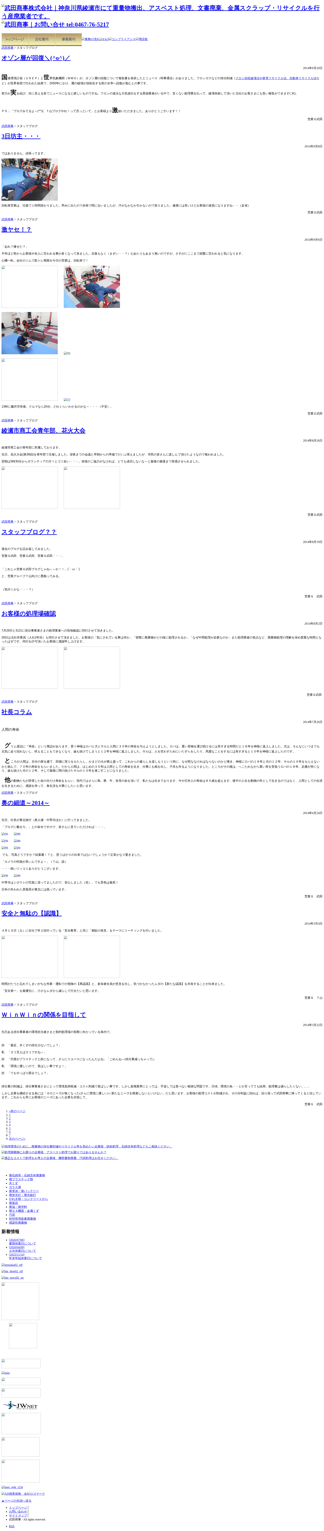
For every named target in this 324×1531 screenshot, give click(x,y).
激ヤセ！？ (17, 229)
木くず (13, 1183)
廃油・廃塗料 (18, 1206)
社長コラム (17, 712)
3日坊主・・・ (21, 136)
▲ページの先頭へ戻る (17, 1500)
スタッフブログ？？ (29, 531)
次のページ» (17, 1138)
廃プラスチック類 (21, 1179)
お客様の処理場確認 (29, 613)
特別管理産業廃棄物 (22, 1218)
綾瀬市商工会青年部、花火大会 (44, 430)
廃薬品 (13, 1203)
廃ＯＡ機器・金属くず (24, 1210)
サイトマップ (18, 1515)
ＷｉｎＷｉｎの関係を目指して (44, 1014)
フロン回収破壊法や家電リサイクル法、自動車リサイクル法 (276, 78)
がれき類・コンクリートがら (28, 1199)
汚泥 (12, 1214)
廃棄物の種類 (15, 1167)
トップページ (18, 1507)
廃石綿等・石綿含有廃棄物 (27, 1175)
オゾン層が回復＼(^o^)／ (36, 57)
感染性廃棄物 (18, 1222)
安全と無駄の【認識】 (32, 913)
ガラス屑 (15, 1187)
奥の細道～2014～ (26, 802)
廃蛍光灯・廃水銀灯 (22, 1195)
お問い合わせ (18, 1511)
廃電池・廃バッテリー (24, 1191)
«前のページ (17, 1111)
